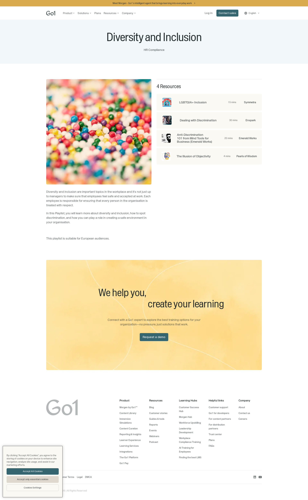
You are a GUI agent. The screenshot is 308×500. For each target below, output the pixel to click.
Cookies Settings (32, 487)
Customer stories (158, 413)
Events (153, 430)
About (242, 407)
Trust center (215, 434)
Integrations (126, 451)
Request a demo (154, 337)
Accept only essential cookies (32, 479)
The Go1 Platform (129, 457)
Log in (209, 13)
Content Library (128, 413)
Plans (97, 13)
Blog (151, 407)
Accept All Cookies (33, 471)
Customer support (218, 407)
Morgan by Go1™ (128, 407)
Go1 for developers (219, 413)
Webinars (154, 436)
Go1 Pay (124, 463)
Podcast (153, 442)
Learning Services (129, 445)
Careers (243, 418)
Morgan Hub (185, 417)
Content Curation (129, 428)
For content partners (220, 418)
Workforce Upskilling (190, 422)
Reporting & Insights (130, 434)
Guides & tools (156, 418)
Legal (79, 477)
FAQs (211, 445)
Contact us (244, 413)
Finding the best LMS (190, 457)
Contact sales (227, 13)
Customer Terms (65, 477)
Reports (153, 424)
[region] (33, 471)
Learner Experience (130, 440)
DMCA (88, 477)
